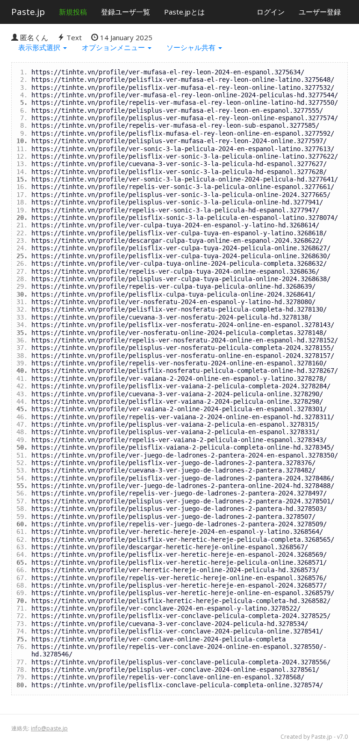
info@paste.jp (49, 728)
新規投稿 (73, 11)
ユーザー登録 (320, 11)
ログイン (271, 11)
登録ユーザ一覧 (125, 11)
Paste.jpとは (184, 11)
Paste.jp (28, 12)
